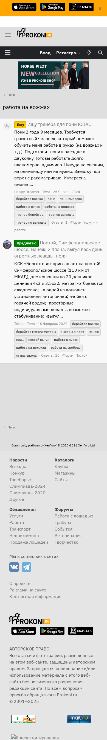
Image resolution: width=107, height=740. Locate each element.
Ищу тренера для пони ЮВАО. (55, 124)
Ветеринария (68, 535)
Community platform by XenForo (53, 445)
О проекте (19, 583)
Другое (16, 499)
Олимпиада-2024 (27, 486)
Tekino (19, 323)
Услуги (16, 516)
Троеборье (20, 479)
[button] (7, 52)
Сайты (61, 479)
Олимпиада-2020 (27, 492)
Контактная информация (35, 596)
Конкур (16, 473)
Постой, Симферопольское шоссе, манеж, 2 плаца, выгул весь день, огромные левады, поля (59, 249)
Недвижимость (24, 535)
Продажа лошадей (28, 542)
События (64, 529)
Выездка (18, 466)
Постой (81, 355)
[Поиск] (100, 52)
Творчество (66, 542)
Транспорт (20, 529)
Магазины (65, 473)
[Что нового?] (89, 52)
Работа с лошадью (74, 516)
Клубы (61, 466)
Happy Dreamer (27, 192)
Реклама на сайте (27, 590)
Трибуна (63, 522)
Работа (16, 522)
